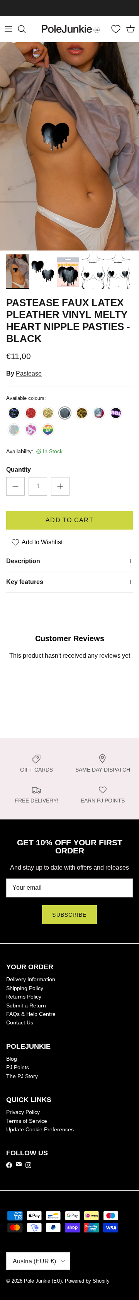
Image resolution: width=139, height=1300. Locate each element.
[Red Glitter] (31, 413)
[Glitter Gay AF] (48, 430)
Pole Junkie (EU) (43, 1281)
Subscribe (69, 915)
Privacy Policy (23, 1112)
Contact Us (19, 1022)
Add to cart (69, 520)
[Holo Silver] (14, 430)
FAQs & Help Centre (31, 1014)
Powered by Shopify (87, 1281)
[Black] (65, 413)
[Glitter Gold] (48, 413)
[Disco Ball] (99, 413)
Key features (24, 582)
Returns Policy (23, 997)
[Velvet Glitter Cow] (31, 430)
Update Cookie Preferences (40, 1129)
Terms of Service (26, 1121)
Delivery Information (30, 979)
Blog (11, 1059)
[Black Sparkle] (14, 413)
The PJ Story (22, 1076)
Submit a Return (26, 1005)
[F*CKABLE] (116, 413)
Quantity (18, 469)
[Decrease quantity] (15, 486)
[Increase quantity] (60, 486)
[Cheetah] (82, 413)
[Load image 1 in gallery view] (69, 146)
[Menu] (8, 28)
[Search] (25, 28)
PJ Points (17, 1067)
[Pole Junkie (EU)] (71, 29)
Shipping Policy (24, 988)
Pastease (29, 373)
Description (23, 561)
